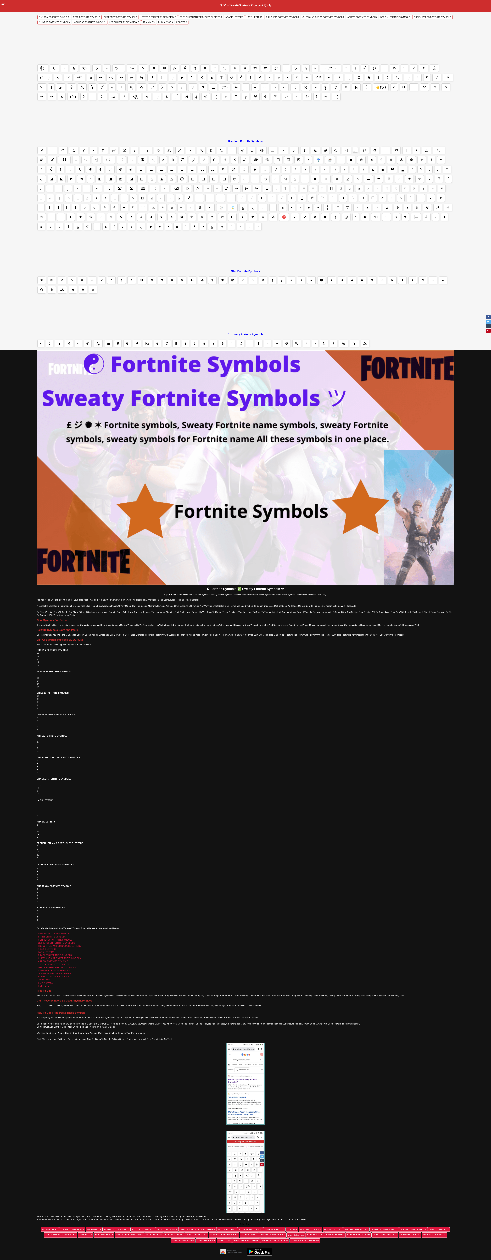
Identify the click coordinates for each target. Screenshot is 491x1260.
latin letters (255, 17)
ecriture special (410, 1234)
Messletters (50, 1229)
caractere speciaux (385, 1234)
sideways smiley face (272, 1234)
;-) (305, 87)
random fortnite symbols (54, 17)
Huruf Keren (154, 1234)
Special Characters (356, 1229)
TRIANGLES (44, 980)
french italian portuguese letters (201, 17)
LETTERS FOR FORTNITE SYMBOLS (56, 943)
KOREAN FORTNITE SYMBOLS (53, 977)
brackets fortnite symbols (282, 17)
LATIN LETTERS (46, 952)
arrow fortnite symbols (362, 17)
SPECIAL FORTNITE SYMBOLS (53, 964)
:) (195, 68)
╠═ (415, 217)
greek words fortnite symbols (432, 17)
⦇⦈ (262, 150)
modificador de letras (274, 1240)
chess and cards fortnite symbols (323, 17)
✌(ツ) (381, 87)
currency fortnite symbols (120, 17)
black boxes (165, 22)
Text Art (292, 1229)
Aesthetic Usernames (116, 1229)
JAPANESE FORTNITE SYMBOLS (54, 974)
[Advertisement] (245, 45)
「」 (146, 150)
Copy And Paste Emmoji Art (60, 1234)
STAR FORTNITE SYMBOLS (52, 937)
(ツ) (73, 97)
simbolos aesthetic (434, 1234)
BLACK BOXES (45, 983)
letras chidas (249, 1234)
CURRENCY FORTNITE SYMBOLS (55, 940)
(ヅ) (225, 87)
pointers (181, 22)
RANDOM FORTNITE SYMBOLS (54, 934)
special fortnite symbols (395, 17)
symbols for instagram (305, 1240)
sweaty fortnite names (129, 1234)
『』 (438, 150)
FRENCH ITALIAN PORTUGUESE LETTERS (59, 946)
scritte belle (315, 1234)
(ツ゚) (45, 77)
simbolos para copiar (246, 1240)
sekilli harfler (206, 1240)
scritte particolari (358, 1234)
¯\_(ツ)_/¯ (330, 68)
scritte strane (174, 1234)
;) (172, 77)
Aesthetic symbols (143, 1229)
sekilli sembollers (183, 1240)
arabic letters (234, 17)
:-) (408, 77)
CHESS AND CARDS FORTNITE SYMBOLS (59, 958)
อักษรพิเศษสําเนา (296, 1235)
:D (358, 77)
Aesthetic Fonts (167, 1229)
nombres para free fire (224, 1234)
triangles (149, 22)
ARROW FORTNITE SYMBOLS (53, 961)
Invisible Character (72, 1229)
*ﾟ (376, 217)
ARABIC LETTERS (47, 949)
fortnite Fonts (104, 1234)
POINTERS (43, 986)
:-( (336, 97)
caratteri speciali (196, 1234)
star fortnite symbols (86, 17)
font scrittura (335, 1234)
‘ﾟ (386, 217)
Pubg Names (94, 1229)
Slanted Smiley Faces (413, 1229)
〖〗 (108, 160)
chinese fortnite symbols (54, 22)
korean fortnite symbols (124, 22)
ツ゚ (118, 68)
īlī (172, 160)
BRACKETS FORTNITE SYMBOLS (55, 955)
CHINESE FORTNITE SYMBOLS (54, 970)
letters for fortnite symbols (158, 17)
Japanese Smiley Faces (384, 1229)
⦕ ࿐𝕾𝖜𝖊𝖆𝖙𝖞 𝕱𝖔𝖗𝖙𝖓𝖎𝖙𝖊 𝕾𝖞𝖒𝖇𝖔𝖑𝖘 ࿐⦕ (245, 5)
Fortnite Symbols (310, 1229)
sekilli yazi (224, 1240)
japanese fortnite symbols (89, 22)
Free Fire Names (227, 1229)
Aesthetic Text (333, 1229)
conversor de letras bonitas (197, 1229)
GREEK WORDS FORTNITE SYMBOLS (57, 967)
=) (157, 97)
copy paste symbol (250, 1229)
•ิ (195, 226)
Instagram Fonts (274, 1229)
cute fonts (85, 1234)
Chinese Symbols (438, 1229)
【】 (64, 160)
